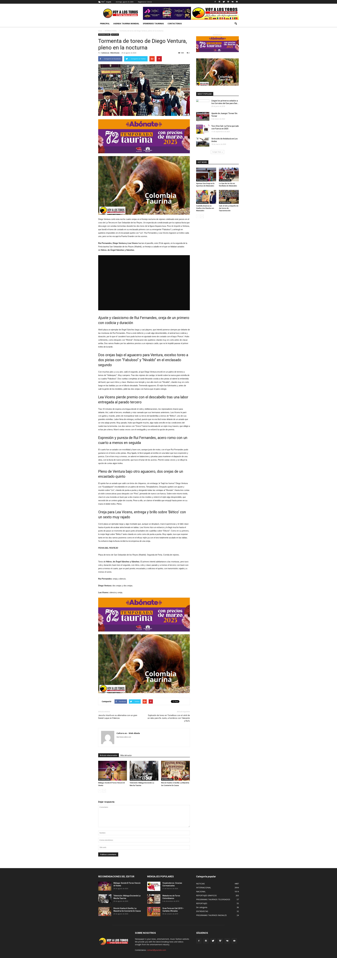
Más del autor (126, 755)
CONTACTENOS (175, 23)
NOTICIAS (115, 34)
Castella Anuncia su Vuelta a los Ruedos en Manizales (205, 208)
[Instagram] (219, 2)
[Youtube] (237, 2)
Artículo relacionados (108, 755)
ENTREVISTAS (202, 911)
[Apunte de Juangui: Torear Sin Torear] (202, 116)
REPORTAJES (201, 903)
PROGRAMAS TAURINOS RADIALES (211, 915)
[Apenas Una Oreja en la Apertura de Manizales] (206, 174)
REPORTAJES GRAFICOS (206, 895)
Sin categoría (201, 907)
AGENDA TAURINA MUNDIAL (126, 23)
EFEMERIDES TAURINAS (153, 23)
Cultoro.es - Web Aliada (110, 53)
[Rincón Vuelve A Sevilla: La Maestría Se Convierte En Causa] (175, 771)
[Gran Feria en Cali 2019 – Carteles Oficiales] (153, 911)
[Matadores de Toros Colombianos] (153, 899)
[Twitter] (224, 2)
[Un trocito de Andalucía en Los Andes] (202, 142)
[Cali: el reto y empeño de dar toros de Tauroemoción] (229, 197)
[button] (235, 23)
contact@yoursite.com (156, 950)
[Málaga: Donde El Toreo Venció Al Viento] (112, 771)
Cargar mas (216, 152)
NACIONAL (201, 891)
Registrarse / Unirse (145, 2)
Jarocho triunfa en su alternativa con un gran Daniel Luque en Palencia (117, 716)
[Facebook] (215, 2)
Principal (105, 23)
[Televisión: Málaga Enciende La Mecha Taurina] (144, 771)
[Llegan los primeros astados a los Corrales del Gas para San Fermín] (202, 104)
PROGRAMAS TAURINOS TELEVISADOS (213, 899)
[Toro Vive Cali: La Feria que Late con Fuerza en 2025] (202, 129)
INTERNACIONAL (104, 34)
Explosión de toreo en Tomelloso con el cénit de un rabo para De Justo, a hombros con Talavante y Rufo (169, 718)
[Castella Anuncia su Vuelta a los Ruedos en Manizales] (206, 197)
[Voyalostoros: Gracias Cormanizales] (153, 886)
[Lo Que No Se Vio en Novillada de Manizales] (229, 174)
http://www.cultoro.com (124, 737)
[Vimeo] (228, 2)
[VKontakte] (232, 2)
